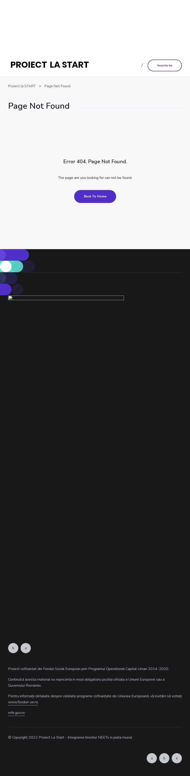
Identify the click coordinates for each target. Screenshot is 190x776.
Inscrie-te (164, 65)
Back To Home (95, 196)
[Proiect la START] (51, 65)
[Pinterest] (177, 758)
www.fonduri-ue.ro (95, 40)
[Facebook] (13, 648)
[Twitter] (26, 648)
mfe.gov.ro (16, 712)
